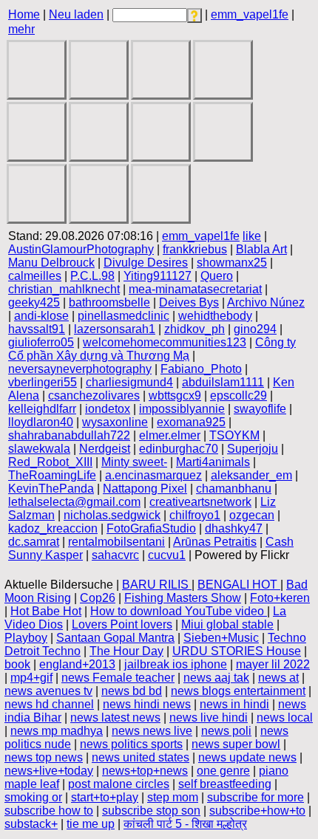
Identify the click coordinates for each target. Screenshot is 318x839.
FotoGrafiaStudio (151, 528)
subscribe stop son (151, 810)
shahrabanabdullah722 (69, 435)
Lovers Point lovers (122, 624)
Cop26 (97, 598)
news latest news (115, 717)
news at (278, 677)
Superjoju (252, 448)
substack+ (31, 824)
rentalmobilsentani (116, 541)
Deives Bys (189, 302)
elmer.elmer (169, 435)
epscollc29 (238, 395)
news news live (152, 731)
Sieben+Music (221, 637)
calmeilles (34, 276)
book (17, 664)
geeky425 (34, 302)
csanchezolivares (94, 395)
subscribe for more (255, 797)
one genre (223, 770)
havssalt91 (36, 329)
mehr (21, 29)
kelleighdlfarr (42, 409)
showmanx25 (232, 262)
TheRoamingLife (52, 475)
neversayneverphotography (80, 369)
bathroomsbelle (109, 302)
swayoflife (260, 409)
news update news (247, 757)
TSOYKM (234, 435)
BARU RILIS (157, 584)
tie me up (91, 824)
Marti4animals (213, 462)
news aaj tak (216, 677)
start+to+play (104, 797)
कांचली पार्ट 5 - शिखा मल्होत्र (185, 824)
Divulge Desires (146, 262)
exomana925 (191, 422)
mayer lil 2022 (273, 664)
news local (285, 717)
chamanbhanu (233, 488)
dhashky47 (234, 528)
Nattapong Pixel (145, 488)
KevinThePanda (51, 488)
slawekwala (39, 448)
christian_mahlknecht (64, 289)
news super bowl (236, 744)
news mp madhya (56, 731)
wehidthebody (215, 315)
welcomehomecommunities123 (164, 342)
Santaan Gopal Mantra (115, 637)
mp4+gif (31, 677)
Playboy (25, 637)
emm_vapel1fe (249, 14)
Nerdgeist (104, 448)
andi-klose (41, 315)
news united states (140, 757)
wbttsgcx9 (175, 395)
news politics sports (131, 744)
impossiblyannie (182, 409)
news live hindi (208, 717)
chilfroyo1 (194, 515)
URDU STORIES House (236, 651)
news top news (43, 757)
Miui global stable (227, 624)
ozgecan (251, 515)
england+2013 (77, 664)
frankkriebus (195, 249)
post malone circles (118, 784)
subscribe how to (48, 810)
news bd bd (131, 691)
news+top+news (145, 770)
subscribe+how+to (257, 810)
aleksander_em (251, 475)
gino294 (255, 329)
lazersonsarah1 (114, 329)
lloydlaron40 (40, 422)
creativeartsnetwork (200, 502)
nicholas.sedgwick (112, 515)
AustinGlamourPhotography (81, 249)
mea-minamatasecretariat (195, 289)
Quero (216, 276)
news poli (226, 731)
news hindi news (147, 704)
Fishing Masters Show (182, 598)
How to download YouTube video (178, 611)
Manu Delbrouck (51, 262)
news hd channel (49, 704)
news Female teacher (118, 677)
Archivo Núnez (266, 302)
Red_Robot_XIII (50, 462)
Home (24, 14)
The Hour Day (126, 651)
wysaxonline (115, 422)
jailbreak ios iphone (175, 664)
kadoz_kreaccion (53, 528)
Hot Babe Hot (45, 611)
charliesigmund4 (129, 382)
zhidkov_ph (194, 329)
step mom (172, 797)
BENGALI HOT (238, 584)
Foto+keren (280, 598)
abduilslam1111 (223, 382)
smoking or (33, 797)
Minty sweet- (134, 462)
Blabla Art (261, 249)
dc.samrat (33, 541)
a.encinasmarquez (153, 475)
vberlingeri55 (42, 382)
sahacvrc (115, 555)
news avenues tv (48, 691)
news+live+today (48, 770)
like (252, 236)
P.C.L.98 (92, 276)
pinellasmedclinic (123, 315)
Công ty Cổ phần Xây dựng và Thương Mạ (152, 349)
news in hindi (234, 704)
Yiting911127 (158, 276)
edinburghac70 (178, 448)
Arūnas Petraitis (215, 541)
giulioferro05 (41, 342)
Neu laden (76, 14)
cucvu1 (167, 555)
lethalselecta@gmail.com (74, 502)
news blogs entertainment (238, 691)
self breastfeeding (224, 784)
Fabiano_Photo (201, 369)
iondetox (107, 409)
